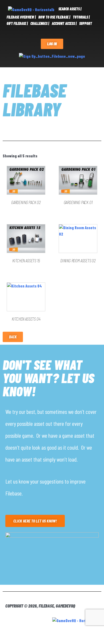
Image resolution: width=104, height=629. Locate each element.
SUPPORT (85, 23)
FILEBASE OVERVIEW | (21, 17)
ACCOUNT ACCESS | (64, 23)
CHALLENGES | (39, 23)
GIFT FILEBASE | (17, 23)
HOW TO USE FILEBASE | (54, 17)
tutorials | (81, 17)
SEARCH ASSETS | (69, 9)
